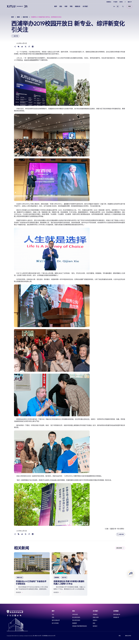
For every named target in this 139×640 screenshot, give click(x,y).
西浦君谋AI (109, 1)
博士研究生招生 (76, 620)
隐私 (120, 635)
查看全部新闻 (119, 548)
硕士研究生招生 (76, 617)
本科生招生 (75, 614)
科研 (66, 6)
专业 (53, 614)
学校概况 (95, 614)
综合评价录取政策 (30, 60)
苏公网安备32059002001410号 (48, 635)
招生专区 (25, 17)
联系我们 (95, 626)
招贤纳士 (95, 620)
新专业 (20, 60)
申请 (129, 6)
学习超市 (115, 1)
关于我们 (85, 6)
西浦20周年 (96, 617)
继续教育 (74, 623)
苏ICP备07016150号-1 (37, 635)
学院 (71, 6)
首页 (12, 17)
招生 (61, 6)
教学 (55, 6)
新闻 (18, 17)
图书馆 (121, 1)
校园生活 (77, 6)
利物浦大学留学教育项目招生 (79, 626)
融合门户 (130, 1)
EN (114, 6)
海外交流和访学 (56, 620)
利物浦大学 (116, 617)
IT (125, 1)
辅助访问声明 (128, 635)
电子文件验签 (55, 623)
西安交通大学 (116, 614)
